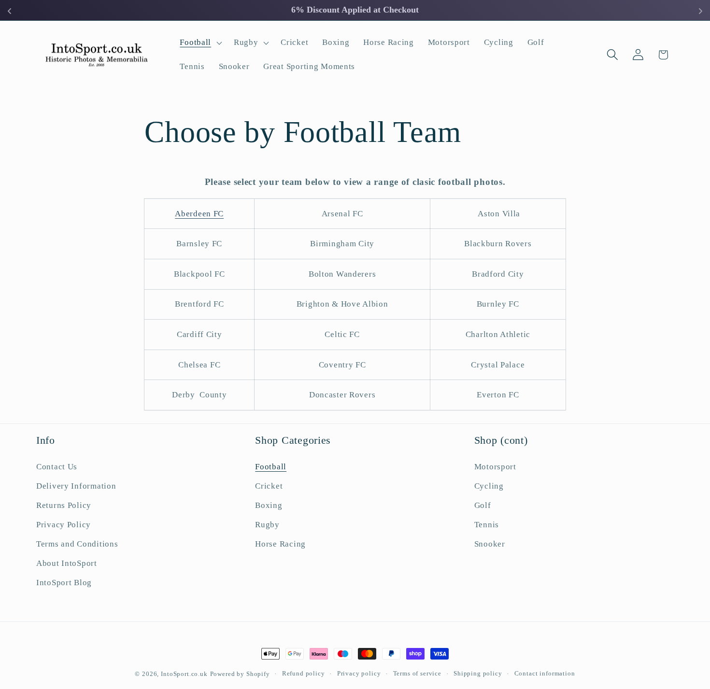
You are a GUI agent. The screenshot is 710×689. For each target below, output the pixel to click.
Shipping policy (478, 673)
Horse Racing (280, 543)
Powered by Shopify (240, 673)
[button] (200, 43)
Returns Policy (63, 505)
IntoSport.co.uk (184, 673)
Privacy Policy (63, 524)
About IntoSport (66, 563)
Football (270, 467)
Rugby (267, 524)
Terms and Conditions (77, 543)
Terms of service (417, 673)
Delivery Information (76, 486)
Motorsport (495, 467)
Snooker (489, 543)
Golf (482, 505)
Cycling (489, 486)
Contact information (544, 673)
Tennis (486, 524)
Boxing (268, 505)
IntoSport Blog (64, 582)
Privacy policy (359, 673)
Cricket (269, 486)
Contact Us (56, 467)
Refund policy (303, 673)
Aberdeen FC (199, 213)
